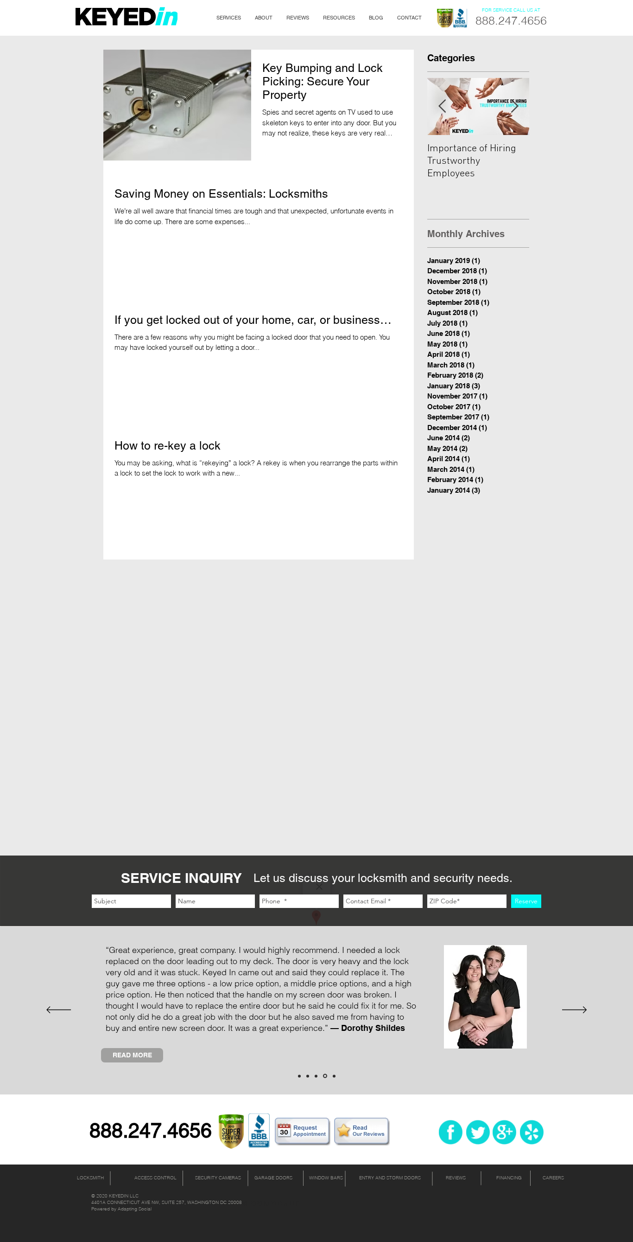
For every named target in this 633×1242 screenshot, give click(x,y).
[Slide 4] (325, 1076)
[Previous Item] (442, 106)
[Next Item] (514, 106)
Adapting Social (135, 1209)
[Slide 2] (307, 1076)
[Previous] (58, 1010)
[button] (228, 18)
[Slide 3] (316, 1076)
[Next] (574, 1010)
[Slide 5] (334, 1076)
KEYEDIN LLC (124, 1196)
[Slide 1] (299, 1076)
